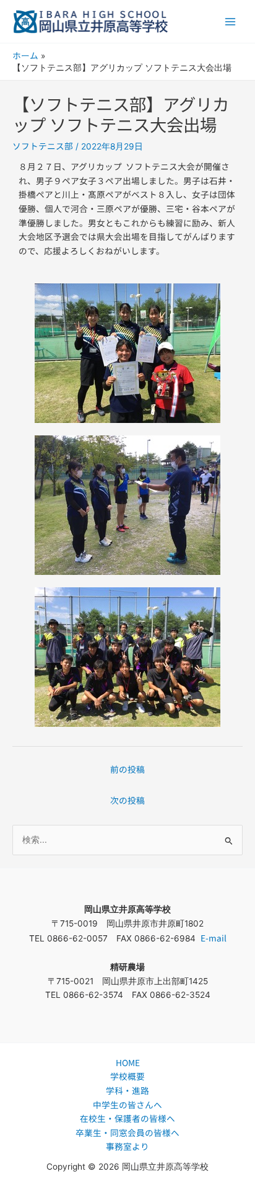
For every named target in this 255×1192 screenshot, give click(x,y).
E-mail (214, 938)
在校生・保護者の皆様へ (127, 1118)
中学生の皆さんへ (127, 1104)
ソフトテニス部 (42, 146)
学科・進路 (127, 1090)
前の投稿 (127, 769)
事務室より (127, 1146)
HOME (128, 1062)
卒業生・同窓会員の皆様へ (127, 1132)
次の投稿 (127, 800)
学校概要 (127, 1076)
